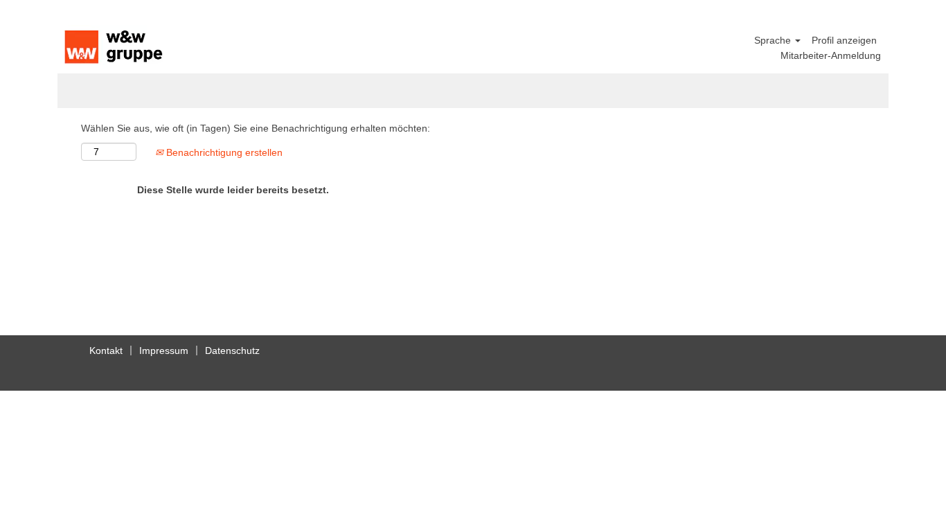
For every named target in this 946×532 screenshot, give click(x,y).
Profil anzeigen (844, 40)
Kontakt (106, 350)
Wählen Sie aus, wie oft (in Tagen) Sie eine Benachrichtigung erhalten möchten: (255, 128)
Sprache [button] (774, 40)
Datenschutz (232, 350)
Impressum (163, 350)
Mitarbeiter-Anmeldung (830, 55)
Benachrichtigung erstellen (223, 152)
